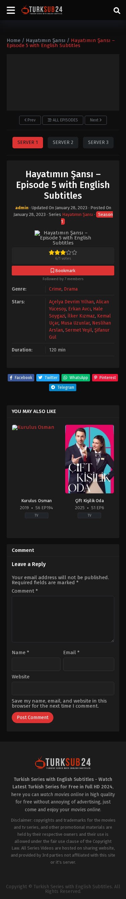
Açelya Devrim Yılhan (71, 302)
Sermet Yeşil (78, 330)
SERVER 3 (98, 142)
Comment (25, 591)
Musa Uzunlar (75, 323)
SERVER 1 (27, 142)
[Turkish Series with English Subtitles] (42, 10)
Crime (55, 289)
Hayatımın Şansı (77, 214)
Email (71, 652)
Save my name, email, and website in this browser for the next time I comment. (59, 703)
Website (21, 676)
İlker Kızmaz (81, 316)
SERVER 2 (63, 142)
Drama (71, 289)
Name (20, 652)
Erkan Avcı (79, 309)
